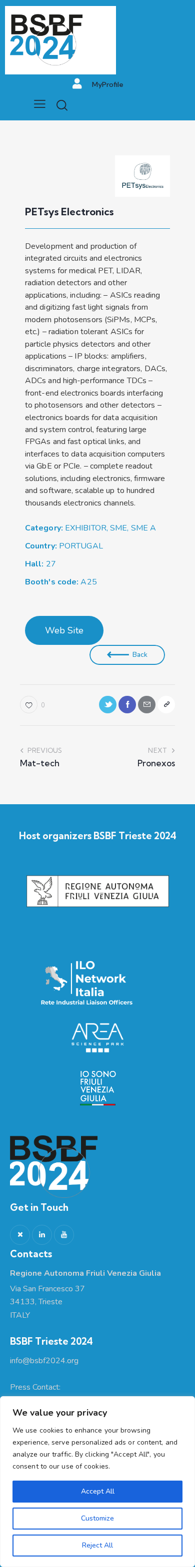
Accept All (97, 1491)
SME (118, 527)
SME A (143, 527)
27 (40, 563)
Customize (97, 1518)
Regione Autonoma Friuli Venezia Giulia (85, 1273)
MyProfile (108, 84)
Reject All (97, 1545)
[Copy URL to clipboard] (166, 704)
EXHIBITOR (85, 527)
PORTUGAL (81, 545)
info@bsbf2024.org (44, 1360)
